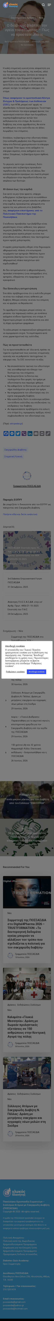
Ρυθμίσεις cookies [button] (15, 671)
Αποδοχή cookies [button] (36, 672)
